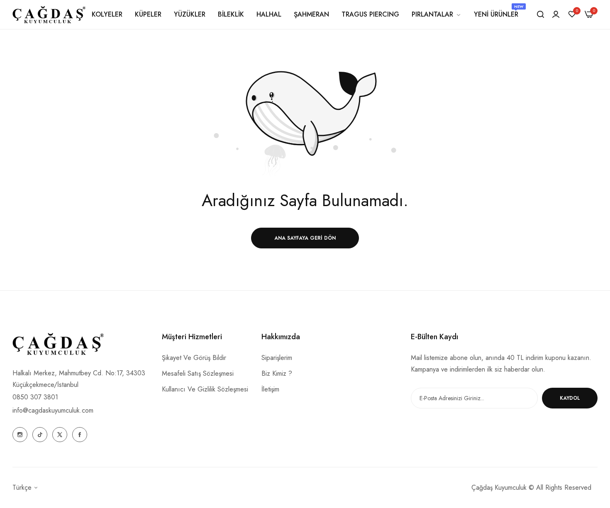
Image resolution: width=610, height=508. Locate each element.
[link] (436, 14)
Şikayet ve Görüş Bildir (194, 357)
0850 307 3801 (35, 397)
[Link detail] (19, 434)
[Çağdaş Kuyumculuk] (48, 14)
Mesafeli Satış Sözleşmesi (198, 373)
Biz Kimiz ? (276, 373)
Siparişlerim (276, 357)
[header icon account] (555, 14)
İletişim (270, 389)
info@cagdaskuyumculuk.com (52, 410)
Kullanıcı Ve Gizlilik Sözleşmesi (205, 389)
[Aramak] (540, 14)
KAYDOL (570, 398)
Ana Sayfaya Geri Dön (305, 238)
